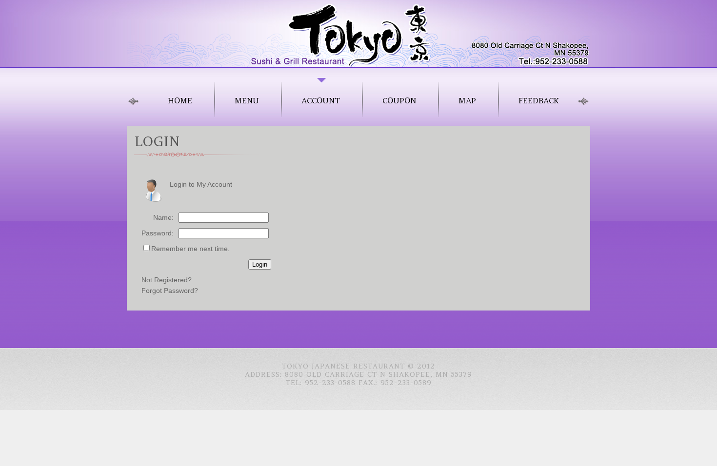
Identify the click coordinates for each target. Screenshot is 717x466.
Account (320, 100)
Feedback (538, 100)
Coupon (399, 100)
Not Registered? (166, 280)
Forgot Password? (169, 290)
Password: (157, 233)
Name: (163, 217)
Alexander (358, 33)
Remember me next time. (190, 248)
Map (467, 100)
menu (247, 100)
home (180, 100)
